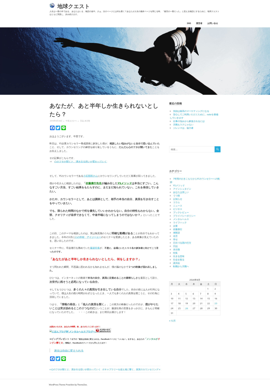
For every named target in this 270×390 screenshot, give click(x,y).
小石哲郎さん (90, 175)
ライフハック (180, 222)
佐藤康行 (177, 229)
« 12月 (172, 320)
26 (186, 308)
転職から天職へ (181, 266)
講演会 (176, 262)
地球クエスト (73, 6)
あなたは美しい (181, 192)
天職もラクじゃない (183, 124)
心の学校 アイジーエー (88, 236)
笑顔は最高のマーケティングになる (191, 111)
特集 (175, 252)
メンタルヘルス (181, 219)
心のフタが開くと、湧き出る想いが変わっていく (80, 161)
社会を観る (178, 259)
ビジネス (177, 208)
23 (216, 303)
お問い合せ (212, 23)
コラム (176, 202)
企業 (175, 225)
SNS (189, 23)
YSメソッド (179, 185)
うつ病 (176, 195)
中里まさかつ (71, 120)
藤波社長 (95, 247)
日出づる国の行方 (182, 242)
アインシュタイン (182, 188)
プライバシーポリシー (184, 215)
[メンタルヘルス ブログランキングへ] (103, 331)
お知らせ (177, 198)
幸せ (175, 239)
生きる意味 (178, 256)
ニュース (177, 205)
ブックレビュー (181, 212)
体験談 (176, 232)
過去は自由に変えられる (69, 350)
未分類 (87, 120)
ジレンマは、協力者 (183, 127)
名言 (175, 235)
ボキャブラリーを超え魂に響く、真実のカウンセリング (130, 369)
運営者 (199, 23)
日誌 (82, 120)
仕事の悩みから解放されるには (189, 121)
